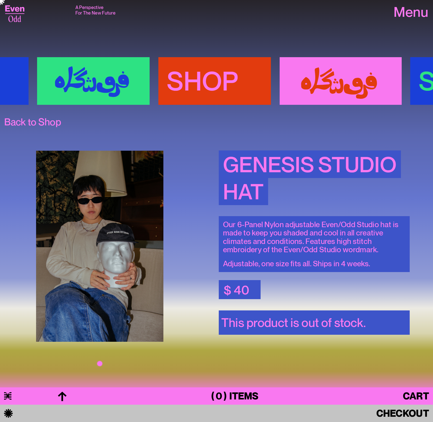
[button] (99, 258)
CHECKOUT (402, 413)
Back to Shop (32, 122)
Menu (411, 12)
